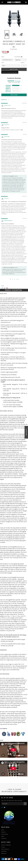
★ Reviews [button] (26, 432)
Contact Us (3, 838)
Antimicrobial (4, 834)
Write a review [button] (14, 94)
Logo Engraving (17, 56)
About (2, 836)
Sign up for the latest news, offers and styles (11, 800)
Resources (3, 853)
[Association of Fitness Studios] (9, 824)
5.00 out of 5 (17, 81)
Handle (2, 56)
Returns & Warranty (6, 845)
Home (2, 830)
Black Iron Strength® (8, 857)
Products (3, 832)
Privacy (3, 847)
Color (2, 62)
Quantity (23, 62)
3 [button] (14, 279)
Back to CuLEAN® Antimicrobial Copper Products (14, 790)
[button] (8, 85)
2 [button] (12, 279)
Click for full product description (10, 72)
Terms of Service (5, 849)
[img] (4, 103)
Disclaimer (3, 851)
